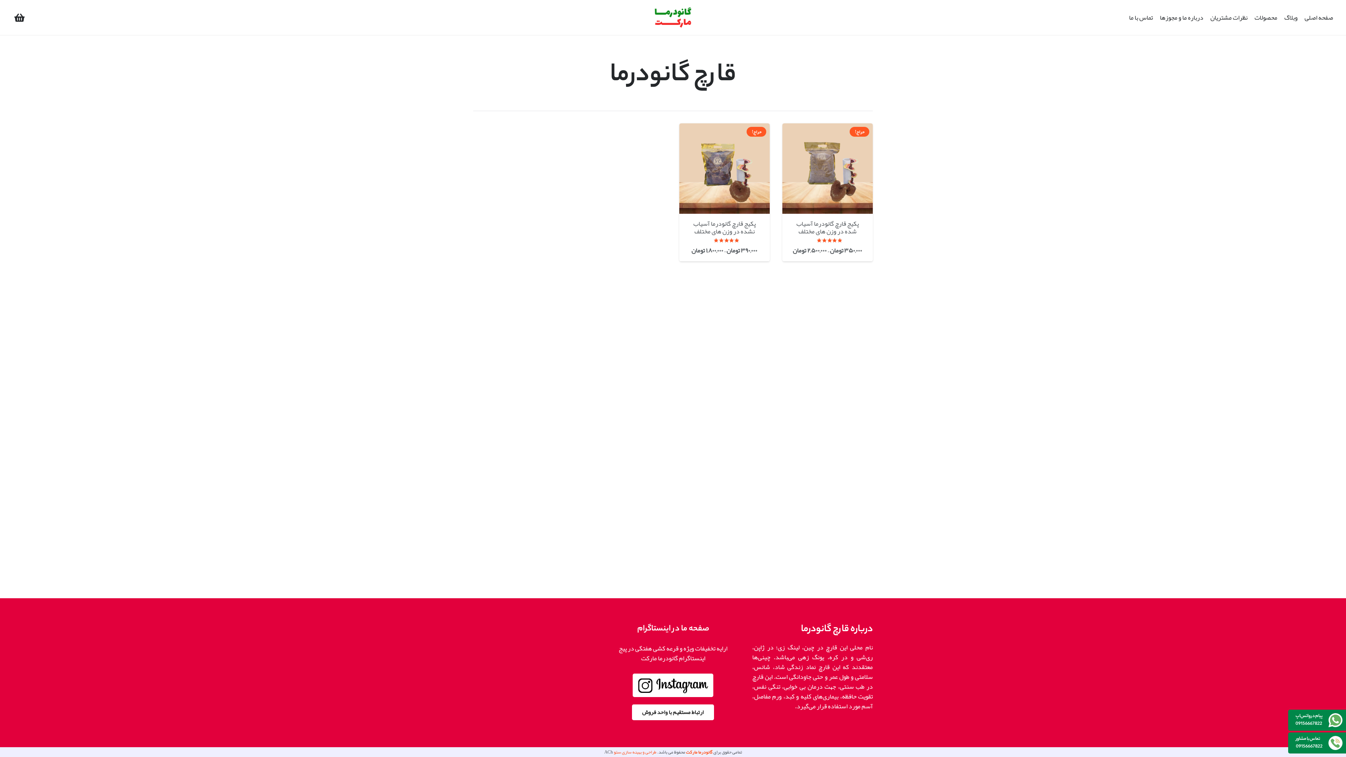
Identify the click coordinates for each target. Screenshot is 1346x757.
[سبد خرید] (19, 17)
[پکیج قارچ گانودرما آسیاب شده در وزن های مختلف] (827, 192)
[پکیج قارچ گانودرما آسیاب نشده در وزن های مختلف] (724, 192)
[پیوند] (673, 17)
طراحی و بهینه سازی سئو (635, 752)
